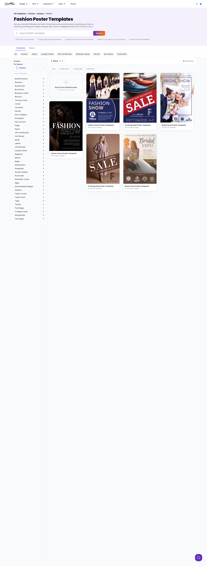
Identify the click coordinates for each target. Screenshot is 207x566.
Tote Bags (19, 208)
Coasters (19, 107)
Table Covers (21, 193)
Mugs (17, 161)
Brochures (108, 54)
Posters (31, 13)
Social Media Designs (24, 186)
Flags (17, 125)
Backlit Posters (21, 79)
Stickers (18, 190)
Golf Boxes (19, 136)
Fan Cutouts (20, 122)
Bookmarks (20, 86)
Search (99, 33)
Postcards (121, 54)
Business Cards (82, 54)
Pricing (73, 4)
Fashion (22, 68)
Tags (17, 201)
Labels (17, 143)
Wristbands (20, 215)
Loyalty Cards (47, 54)
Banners (18, 82)
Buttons (18, 97)
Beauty (40, 13)
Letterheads (20, 147)
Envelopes (19, 118)
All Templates (20, 13)
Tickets (18, 204)
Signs (17, 183)
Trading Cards (21, 211)
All (16, 54)
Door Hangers (21, 114)
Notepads (19, 168)
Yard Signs (19, 219)
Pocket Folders (21, 172)
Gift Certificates (65, 54)
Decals (97, 54)
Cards (17, 104)
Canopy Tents (21, 100)
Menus (17, 158)
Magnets (19, 154)
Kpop (17, 140)
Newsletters (20, 165)
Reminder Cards (22, 179)
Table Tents (20, 197)
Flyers (34, 54)
